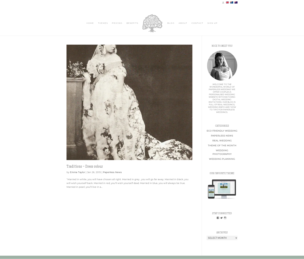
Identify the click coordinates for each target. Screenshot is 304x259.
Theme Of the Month (222, 145)
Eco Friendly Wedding (222, 130)
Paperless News (112, 172)
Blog (170, 23)
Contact (197, 23)
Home (90, 23)
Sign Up (212, 23)
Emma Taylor (77, 172)
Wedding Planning (222, 159)
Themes (103, 23)
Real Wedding (222, 140)
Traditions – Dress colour (84, 167)
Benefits (132, 23)
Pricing (117, 23)
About (183, 23)
